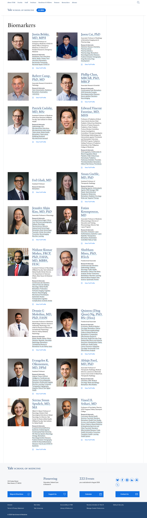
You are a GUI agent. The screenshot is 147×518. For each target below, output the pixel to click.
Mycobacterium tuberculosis (41, 130)
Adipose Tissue (37, 376)
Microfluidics (93, 384)
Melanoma (92, 194)
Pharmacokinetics (86, 51)
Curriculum (84, 416)
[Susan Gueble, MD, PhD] (67, 186)
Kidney (44, 338)
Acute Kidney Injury (46, 346)
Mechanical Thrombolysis (40, 295)
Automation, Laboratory (40, 93)
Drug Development (87, 60)
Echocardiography (44, 380)
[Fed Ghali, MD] (18, 186)
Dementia (48, 432)
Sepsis (40, 64)
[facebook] (122, 480)
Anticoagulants (86, 152)
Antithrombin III (96, 152)
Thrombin (98, 160)
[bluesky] (118, 480)
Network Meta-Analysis (88, 277)
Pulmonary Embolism (87, 160)
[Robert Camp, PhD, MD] (18, 87)
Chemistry (84, 380)
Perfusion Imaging (38, 291)
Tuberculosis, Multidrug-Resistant (40, 135)
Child (88, 156)
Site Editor (37, 505)
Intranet (10, 505)
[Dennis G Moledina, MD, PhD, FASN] (18, 323)
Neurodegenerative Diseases (90, 55)
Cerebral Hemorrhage (39, 220)
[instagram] (127, 480)
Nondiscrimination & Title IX (95, 505)
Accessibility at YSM (66, 505)
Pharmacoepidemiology (91, 330)
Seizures (45, 226)
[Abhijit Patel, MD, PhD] (67, 373)
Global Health (45, 132)
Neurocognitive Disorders (89, 96)
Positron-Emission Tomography (90, 57)
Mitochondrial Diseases (88, 430)
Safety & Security (118, 505)
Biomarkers (42, 60)
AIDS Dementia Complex (89, 92)
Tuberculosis (36, 132)
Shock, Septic (36, 58)
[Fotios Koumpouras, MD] (67, 220)
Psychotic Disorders (93, 418)
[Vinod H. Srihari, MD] (67, 412)
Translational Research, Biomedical (39, 345)
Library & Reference (66, 508)
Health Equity (93, 344)
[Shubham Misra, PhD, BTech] (67, 262)
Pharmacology (85, 53)
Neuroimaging (85, 98)
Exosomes (96, 432)
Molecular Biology (93, 382)
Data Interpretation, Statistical (41, 90)
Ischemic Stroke (47, 301)
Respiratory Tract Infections (41, 56)
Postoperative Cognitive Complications (39, 300)
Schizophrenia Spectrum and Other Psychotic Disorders (90, 427)
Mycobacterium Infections (40, 128)
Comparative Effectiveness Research (89, 335)
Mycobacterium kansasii (40, 138)
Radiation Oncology (95, 196)
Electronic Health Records (89, 338)
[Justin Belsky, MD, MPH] (18, 46)
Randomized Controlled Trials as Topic (89, 239)
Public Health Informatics (90, 431)
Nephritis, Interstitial (45, 340)
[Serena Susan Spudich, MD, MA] (18, 412)
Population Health (86, 434)
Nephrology (36, 342)
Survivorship (91, 348)
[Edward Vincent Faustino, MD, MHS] (67, 120)
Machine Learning (38, 236)
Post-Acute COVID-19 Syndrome (42, 445)
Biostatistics (85, 275)
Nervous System (40, 434)
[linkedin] (132, 480)
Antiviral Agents (44, 430)
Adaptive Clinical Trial (39, 388)
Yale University (38, 508)
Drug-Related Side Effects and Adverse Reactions (91, 340)
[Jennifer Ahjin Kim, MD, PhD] (18, 220)
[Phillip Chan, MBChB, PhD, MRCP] (67, 87)
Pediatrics (92, 158)
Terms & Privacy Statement (16, 508)
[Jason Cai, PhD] (67, 46)
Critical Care (95, 156)
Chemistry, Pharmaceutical (90, 48)
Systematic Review (38, 297)
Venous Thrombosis (95, 164)
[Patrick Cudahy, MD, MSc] (18, 120)
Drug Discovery (86, 59)
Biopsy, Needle (36, 338)
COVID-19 (46, 64)
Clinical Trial (84, 164)
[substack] (137, 480)
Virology (34, 436)
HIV (42, 126)
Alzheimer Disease (87, 47)
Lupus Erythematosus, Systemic (89, 233)
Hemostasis (84, 158)
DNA (89, 380)
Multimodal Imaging (46, 382)
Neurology (41, 224)
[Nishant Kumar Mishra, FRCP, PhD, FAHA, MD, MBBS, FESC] (18, 262)
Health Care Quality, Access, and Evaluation (91, 421)
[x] (118, 485)
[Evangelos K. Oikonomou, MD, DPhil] (18, 373)
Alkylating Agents (86, 188)
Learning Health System (89, 435)
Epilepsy (34, 224)
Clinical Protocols (37, 285)
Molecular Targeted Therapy (90, 198)
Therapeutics (91, 236)
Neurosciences (37, 226)
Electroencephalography (44, 222)
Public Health (92, 269)
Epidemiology (36, 126)
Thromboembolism (87, 162)
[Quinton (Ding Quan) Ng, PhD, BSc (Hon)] (67, 323)
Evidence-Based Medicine (89, 332)
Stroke (41, 232)
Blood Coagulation (87, 154)
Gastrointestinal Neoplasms (88, 193)
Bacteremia (36, 62)
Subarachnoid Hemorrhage (40, 228)
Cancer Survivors (86, 346)
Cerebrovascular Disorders (40, 283)
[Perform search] (138, 2)
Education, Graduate (87, 232)
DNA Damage (90, 190)
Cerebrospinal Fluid (87, 90)
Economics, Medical (87, 326)
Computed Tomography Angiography (41, 385)
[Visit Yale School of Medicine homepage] (24, 469)
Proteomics (43, 289)
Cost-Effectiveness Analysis (90, 349)
